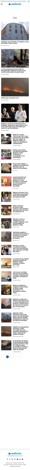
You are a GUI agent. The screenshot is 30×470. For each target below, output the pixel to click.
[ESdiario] (15, 4)
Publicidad (15, 462)
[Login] (29, 1)
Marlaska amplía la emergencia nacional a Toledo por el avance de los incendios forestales (21, 235)
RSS (23, 462)
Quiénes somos (9, 462)
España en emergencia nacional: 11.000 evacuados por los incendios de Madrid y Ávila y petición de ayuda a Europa (21, 330)
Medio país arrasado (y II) (10, 98)
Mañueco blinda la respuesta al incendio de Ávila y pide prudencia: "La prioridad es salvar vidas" (20, 289)
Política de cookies (22, 464)
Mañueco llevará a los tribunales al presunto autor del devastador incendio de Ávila (21, 195)
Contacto (20, 462)
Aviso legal (6, 464)
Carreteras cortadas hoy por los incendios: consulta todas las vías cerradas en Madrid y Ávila (20, 275)
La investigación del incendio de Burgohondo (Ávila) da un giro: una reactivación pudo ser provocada (13, 70)
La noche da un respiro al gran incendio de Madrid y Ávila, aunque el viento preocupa (21, 262)
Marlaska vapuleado (22, 1)
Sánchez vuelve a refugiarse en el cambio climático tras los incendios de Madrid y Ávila (20, 222)
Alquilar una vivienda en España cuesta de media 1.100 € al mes (15, 42)
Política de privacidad (13, 464)
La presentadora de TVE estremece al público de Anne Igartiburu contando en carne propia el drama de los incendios (20, 181)
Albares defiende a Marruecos (11, 1)
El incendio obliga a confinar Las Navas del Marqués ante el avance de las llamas (20, 166)
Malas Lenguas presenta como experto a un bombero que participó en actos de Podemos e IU (20, 208)
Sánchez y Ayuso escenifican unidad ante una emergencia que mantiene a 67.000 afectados (20, 248)
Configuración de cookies (15, 466)
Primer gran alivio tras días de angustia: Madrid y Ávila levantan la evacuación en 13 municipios (20, 153)
